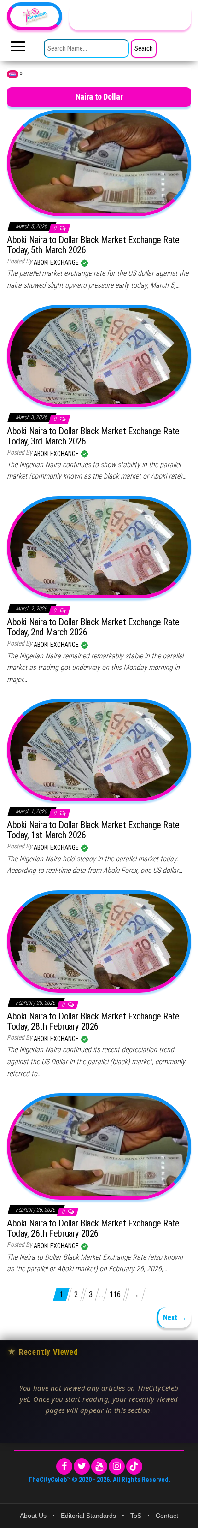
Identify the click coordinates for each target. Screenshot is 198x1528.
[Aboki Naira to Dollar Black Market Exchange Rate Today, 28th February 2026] (99, 941)
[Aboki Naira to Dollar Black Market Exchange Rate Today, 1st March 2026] (99, 749)
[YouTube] (99, 1466)
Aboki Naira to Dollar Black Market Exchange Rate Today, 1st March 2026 (93, 830)
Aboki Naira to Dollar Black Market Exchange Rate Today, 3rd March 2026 (93, 436)
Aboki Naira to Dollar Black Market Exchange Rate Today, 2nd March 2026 (93, 627)
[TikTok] (134, 1466)
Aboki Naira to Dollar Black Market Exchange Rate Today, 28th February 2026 (93, 1021)
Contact (167, 1515)
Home (12, 74)
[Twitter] (82, 1466)
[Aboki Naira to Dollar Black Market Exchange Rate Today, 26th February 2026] (99, 1145)
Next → (174, 1317)
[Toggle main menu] (18, 48)
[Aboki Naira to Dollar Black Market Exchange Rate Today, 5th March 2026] (99, 162)
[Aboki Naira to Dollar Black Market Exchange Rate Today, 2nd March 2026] (99, 547)
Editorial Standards (88, 1515)
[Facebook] (64, 1466)
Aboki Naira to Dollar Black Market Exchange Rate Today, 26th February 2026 (93, 1228)
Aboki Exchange (57, 262)
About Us (33, 1515)
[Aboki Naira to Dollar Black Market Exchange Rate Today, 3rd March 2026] (99, 355)
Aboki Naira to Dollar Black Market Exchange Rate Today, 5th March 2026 (93, 244)
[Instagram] (117, 1466)
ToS (135, 1515)
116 (115, 1294)
